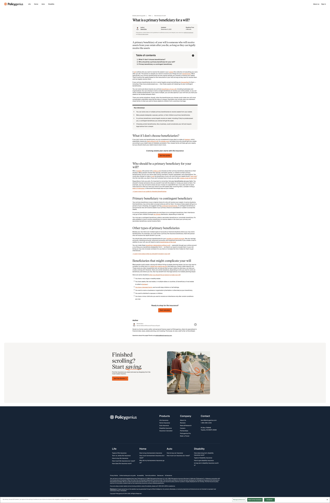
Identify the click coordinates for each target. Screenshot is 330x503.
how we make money (143, 34)
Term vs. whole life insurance (121, 456)
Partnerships (184, 431)
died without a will (152, 141)
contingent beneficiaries (169, 206)
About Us (183, 420)
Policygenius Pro (185, 433)
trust (152, 176)
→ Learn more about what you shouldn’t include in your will (151, 254)
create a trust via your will (188, 178)
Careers (182, 428)
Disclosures (160, 475)
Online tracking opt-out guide (127, 475)
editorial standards (188, 33)
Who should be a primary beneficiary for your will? (157, 62)
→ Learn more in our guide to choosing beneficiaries (149, 191)
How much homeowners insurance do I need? (151, 457)
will (135, 72)
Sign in (323, 4)
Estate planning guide (139, 15)
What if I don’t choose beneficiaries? (152, 59)
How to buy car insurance (175, 453)
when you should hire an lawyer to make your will (164, 275)
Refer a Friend (184, 436)
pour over (194, 176)
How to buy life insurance (120, 458)
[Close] (327, 499)
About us (316, 4)
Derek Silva (144, 29)
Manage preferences (239, 500)
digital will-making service (158, 266)
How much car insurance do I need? (178, 456)
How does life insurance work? (122, 464)
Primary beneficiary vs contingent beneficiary (155, 64)
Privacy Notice (114, 475)
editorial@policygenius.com (163, 336)
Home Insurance (164, 423)
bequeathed (185, 82)
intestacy (187, 139)
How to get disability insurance (204, 461)
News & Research (185, 426)
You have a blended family (143, 287)
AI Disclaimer (168, 475)
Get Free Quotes (119, 378)
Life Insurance (163, 420)
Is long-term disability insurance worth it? (206, 464)
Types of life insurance (119, 453)
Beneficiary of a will (160, 15)
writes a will (156, 171)
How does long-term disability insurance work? (203, 454)
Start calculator (165, 310)
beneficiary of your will (169, 89)
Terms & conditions (150, 475)
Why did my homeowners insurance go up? (151, 462)
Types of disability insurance (203, 458)
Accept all (269, 500)
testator (139, 171)
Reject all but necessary (255, 500)
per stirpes (156, 214)
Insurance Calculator (166, 431)
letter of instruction (139, 188)
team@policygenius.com (209, 420)
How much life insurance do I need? (123, 461)
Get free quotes (165, 155)
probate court (164, 141)
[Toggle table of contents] (193, 55)
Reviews (182, 423)
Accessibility (140, 475)
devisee (144, 284)
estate (171, 72)
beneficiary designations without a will (158, 245)
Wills (149, 15)
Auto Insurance (164, 426)
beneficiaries (186, 74)
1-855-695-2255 (206, 423)
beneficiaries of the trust (168, 242)
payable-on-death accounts (175, 238)
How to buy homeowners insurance (150, 453)
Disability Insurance (165, 428)
